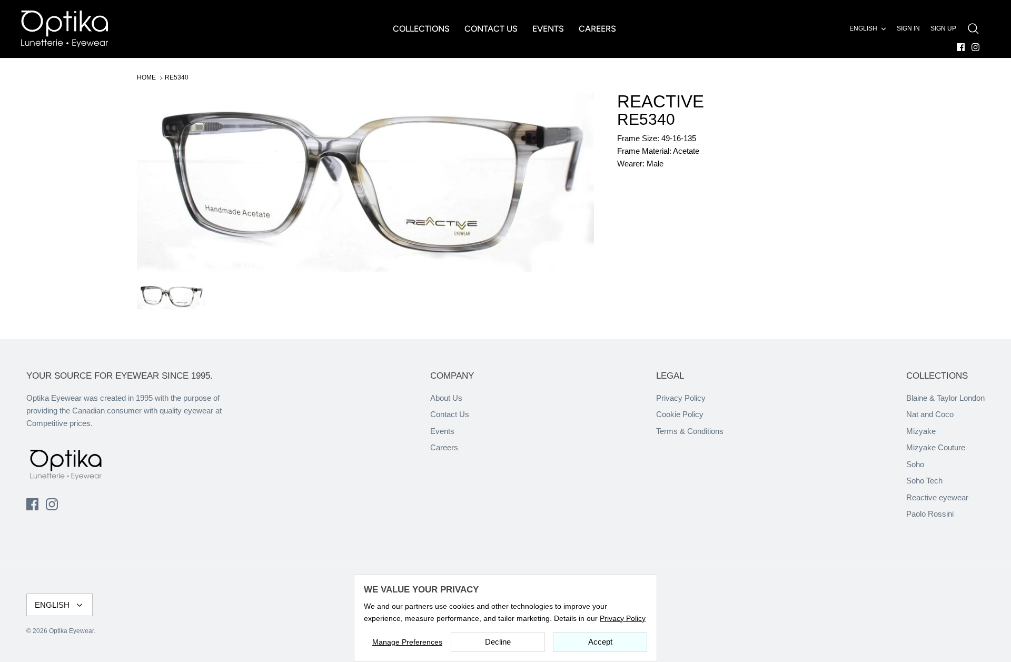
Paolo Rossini (930, 513)
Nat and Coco (930, 414)
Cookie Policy (679, 414)
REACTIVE (660, 101)
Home (146, 77)
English (863, 28)
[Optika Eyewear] (64, 29)
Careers (444, 447)
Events (442, 431)
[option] (365, 182)
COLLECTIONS (421, 29)
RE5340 (177, 77)
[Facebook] (961, 47)
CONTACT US (491, 29)
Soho (915, 464)
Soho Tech (924, 480)
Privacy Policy (681, 397)
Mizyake (921, 431)
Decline (498, 641)
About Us (446, 397)
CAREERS (597, 29)
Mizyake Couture (935, 447)
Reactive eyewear (937, 497)
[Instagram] (975, 47)
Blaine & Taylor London (945, 397)
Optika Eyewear (71, 631)
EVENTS (548, 29)
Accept (600, 641)
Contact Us (449, 414)
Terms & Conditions (689, 431)
